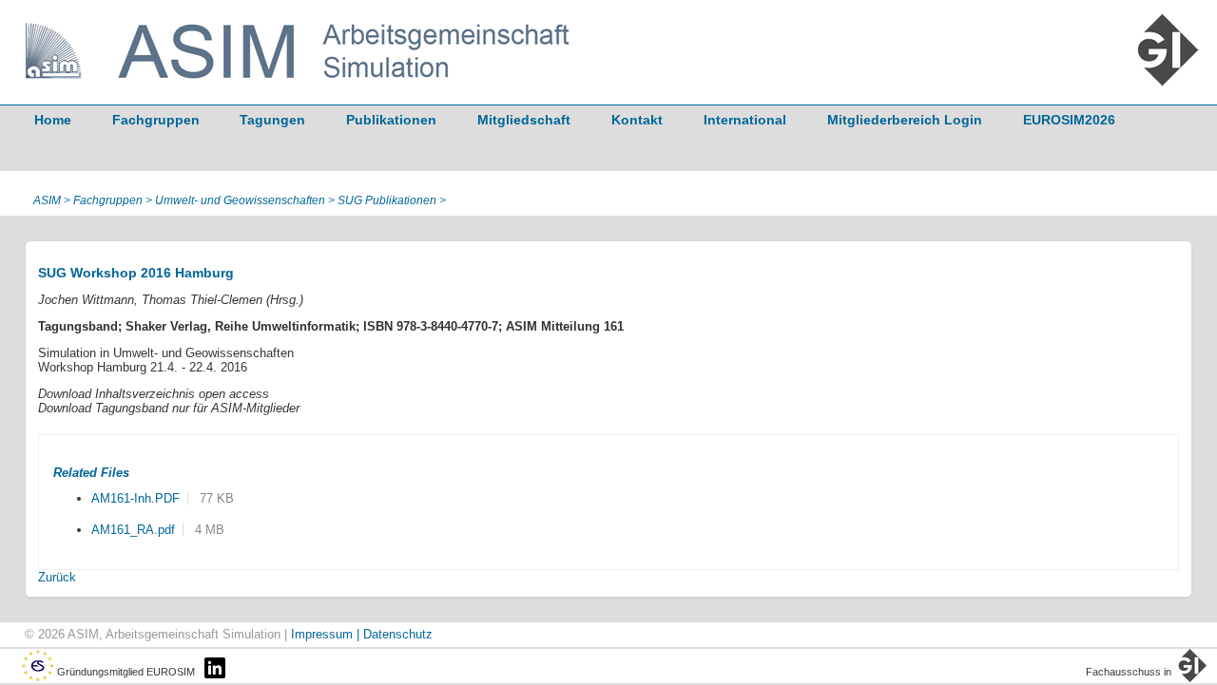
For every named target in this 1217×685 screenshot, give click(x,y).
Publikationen (391, 119)
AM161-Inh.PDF (135, 498)
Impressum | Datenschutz (362, 634)
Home (52, 119)
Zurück (57, 577)
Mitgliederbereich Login (904, 119)
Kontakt (637, 119)
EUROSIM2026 (1069, 119)
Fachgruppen (156, 119)
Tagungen (272, 119)
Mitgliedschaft (523, 119)
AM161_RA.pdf (133, 530)
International (745, 119)
